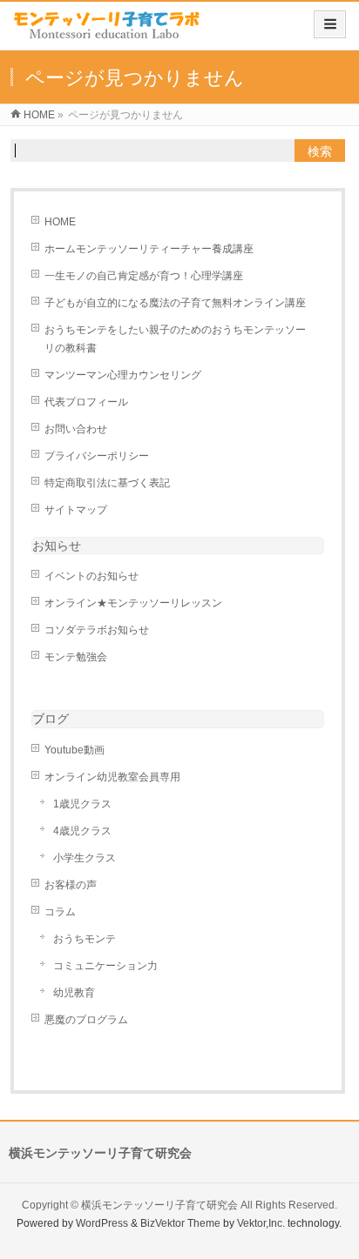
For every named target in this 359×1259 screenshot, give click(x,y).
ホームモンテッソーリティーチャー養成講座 (149, 249)
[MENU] (330, 24)
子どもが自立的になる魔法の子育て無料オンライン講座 (175, 303)
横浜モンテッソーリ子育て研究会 (159, 1205)
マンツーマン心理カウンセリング (122, 375)
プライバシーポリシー (96, 456)
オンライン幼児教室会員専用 (112, 777)
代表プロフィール (86, 402)
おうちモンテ (84, 939)
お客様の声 (70, 885)
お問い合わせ (75, 429)
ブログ (50, 719)
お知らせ (56, 545)
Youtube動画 (74, 750)
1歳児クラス (82, 804)
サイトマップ (75, 510)
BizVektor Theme (180, 1223)
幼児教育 (74, 993)
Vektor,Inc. (261, 1223)
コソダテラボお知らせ (96, 630)
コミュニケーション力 (105, 966)
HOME (60, 222)
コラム (60, 912)
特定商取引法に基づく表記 (107, 483)
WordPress (102, 1223)
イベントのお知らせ (91, 576)
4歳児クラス (82, 831)
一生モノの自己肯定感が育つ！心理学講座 (143, 276)
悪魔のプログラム (86, 1020)
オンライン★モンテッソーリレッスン (133, 603)
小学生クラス (84, 858)
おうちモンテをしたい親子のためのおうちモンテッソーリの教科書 (175, 339)
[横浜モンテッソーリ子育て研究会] (107, 32)
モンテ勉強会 (75, 657)
